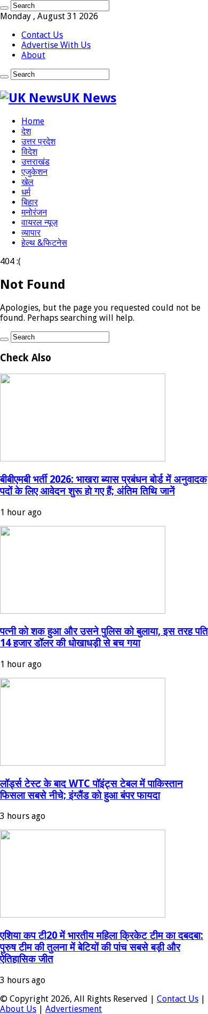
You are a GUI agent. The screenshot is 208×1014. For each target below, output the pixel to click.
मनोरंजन (34, 212)
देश (26, 131)
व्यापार (31, 233)
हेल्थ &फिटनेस (44, 243)
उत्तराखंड (35, 162)
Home (32, 121)
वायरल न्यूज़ (39, 222)
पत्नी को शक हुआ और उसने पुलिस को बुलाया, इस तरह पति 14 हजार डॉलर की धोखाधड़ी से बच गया (104, 637)
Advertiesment (73, 1009)
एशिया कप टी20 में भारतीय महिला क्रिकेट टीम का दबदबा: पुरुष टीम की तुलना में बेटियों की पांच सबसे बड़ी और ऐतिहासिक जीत (101, 947)
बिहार (29, 202)
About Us (18, 1009)
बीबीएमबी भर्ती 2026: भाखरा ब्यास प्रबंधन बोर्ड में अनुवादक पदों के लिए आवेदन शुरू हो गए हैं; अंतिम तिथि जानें (103, 485)
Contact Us (42, 35)
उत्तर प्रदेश (38, 141)
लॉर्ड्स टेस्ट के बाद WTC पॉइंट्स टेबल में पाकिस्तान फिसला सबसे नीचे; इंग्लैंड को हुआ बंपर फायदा (91, 789)
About (33, 55)
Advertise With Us (56, 45)
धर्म (25, 192)
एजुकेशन (34, 172)
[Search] (4, 8)
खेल (27, 182)
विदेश (29, 152)
